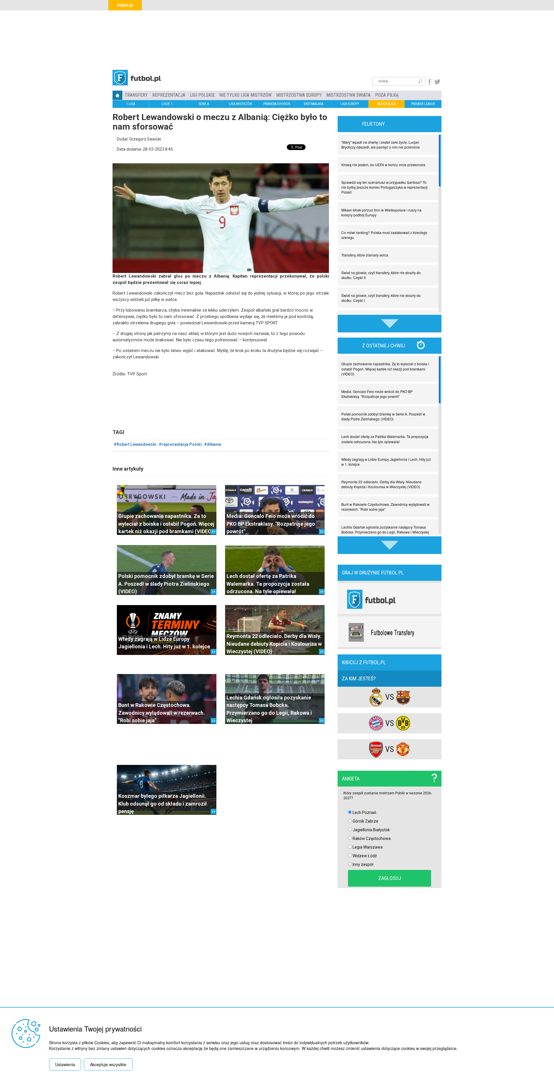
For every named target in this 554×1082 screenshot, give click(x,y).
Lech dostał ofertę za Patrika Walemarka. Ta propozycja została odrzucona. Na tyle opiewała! (268, 583)
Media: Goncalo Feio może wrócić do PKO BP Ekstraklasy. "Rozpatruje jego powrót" (271, 523)
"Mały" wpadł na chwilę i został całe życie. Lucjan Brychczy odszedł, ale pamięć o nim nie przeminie (380, 144)
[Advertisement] (277, 39)
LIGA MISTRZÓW (240, 104)
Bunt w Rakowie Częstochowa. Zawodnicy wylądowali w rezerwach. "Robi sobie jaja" (161, 712)
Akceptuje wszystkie (108, 1064)
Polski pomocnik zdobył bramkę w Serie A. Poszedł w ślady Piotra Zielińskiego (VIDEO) (166, 583)
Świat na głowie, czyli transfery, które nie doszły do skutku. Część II (381, 275)
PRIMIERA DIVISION (276, 104)
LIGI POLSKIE (202, 95)
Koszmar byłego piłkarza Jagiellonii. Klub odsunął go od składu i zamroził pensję (162, 803)
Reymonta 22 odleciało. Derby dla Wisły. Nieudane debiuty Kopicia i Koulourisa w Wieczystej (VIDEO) (274, 643)
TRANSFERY (136, 95)
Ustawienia (65, 1064)
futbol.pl (125, 5)
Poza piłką (386, 95)
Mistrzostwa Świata (348, 95)
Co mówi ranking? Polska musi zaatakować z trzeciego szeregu (384, 235)
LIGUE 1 (167, 104)
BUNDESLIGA (386, 104)
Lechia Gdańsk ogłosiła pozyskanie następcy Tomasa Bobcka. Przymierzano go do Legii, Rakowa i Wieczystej (385, 529)
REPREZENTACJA (168, 95)
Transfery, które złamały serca (364, 254)
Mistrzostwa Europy (299, 95)
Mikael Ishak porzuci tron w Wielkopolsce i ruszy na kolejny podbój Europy (381, 212)
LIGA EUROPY (349, 104)
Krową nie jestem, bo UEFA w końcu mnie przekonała (383, 164)
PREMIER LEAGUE (423, 104)
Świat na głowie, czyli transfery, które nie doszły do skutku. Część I (381, 298)
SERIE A (204, 104)
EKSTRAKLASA (313, 104)
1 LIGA (130, 104)
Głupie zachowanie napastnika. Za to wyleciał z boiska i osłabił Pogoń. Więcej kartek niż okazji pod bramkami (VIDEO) (166, 523)
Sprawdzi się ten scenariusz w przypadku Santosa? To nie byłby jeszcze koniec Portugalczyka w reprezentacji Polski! (384, 187)
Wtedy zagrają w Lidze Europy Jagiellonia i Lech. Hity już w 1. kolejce (386, 462)
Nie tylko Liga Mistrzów (245, 95)
